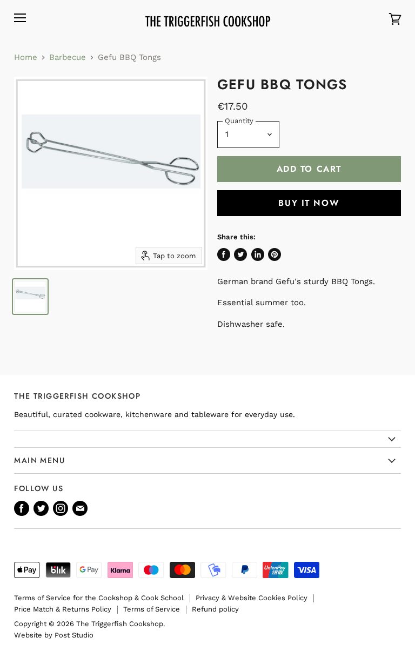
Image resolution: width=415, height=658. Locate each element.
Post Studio (74, 635)
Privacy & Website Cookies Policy (251, 598)
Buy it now (308, 203)
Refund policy (215, 609)
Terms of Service (151, 609)
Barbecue (67, 57)
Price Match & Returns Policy (62, 609)
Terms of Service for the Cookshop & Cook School (99, 598)
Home (25, 57)
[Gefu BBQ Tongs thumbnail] (30, 296)
